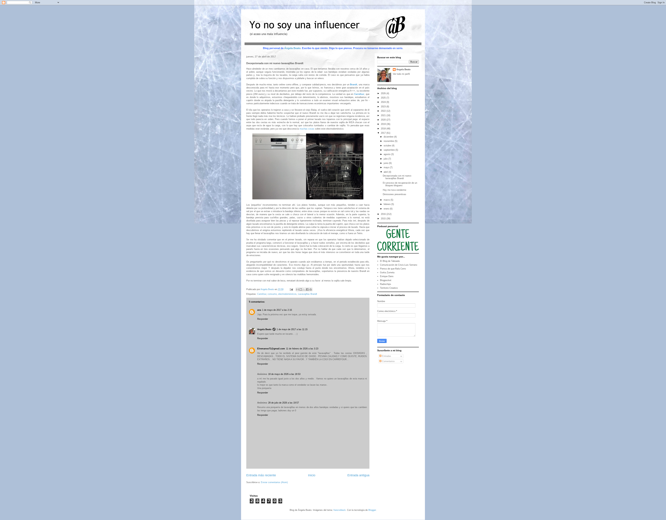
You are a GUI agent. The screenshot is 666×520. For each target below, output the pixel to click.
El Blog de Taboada (390, 261)
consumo (272, 294)
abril (386, 172)
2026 (383, 93)
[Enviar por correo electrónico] (297, 289)
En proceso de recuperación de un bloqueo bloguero (400, 184)
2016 (383, 214)
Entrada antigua (358, 475)
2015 (383, 218)
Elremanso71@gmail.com (271, 348)
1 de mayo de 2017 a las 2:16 (277, 310)
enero (387, 208)
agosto (387, 154)
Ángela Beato (292, 48)
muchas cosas (307, 128)
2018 (383, 128)
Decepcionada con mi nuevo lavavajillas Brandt (397, 177)
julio (386, 158)
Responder (262, 319)
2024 (383, 102)
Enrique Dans (387, 276)
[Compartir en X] (304, 289)
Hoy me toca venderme (394, 190)
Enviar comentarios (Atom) (274, 482)
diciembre (389, 136)
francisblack (340, 510)
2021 (383, 115)
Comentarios (388, 361)
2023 (383, 106)
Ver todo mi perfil (401, 74)
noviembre (389, 141)
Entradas (386, 356)
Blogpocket (385, 280)
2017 (383, 133)
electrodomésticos (287, 294)
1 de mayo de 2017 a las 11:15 (292, 329)
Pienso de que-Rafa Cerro (393, 268)
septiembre (389, 150)
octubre (388, 145)
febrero (387, 204)
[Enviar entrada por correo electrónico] (291, 289)
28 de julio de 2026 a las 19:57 (283, 402)
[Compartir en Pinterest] (310, 289)
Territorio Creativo (389, 288)
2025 (383, 97)
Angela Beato (264, 329)
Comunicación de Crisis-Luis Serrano (398, 265)
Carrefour (261, 294)
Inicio (311, 475)
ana (259, 310)
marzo (387, 200)
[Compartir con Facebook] (307, 289)
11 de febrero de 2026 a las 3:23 (302, 348)
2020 (383, 119)
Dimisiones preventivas (394, 194)
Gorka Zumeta (387, 272)
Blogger (372, 510)
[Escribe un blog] (300, 289)
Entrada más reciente (261, 475)
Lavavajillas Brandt (307, 294)
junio (386, 163)
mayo (387, 167)
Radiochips (385, 284)
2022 (383, 111)
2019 (383, 124)
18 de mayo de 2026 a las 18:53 (284, 374)
